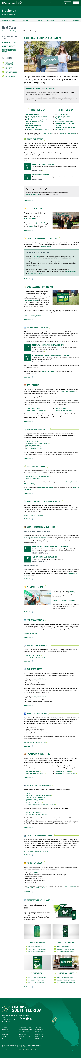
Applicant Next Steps (9, 42)
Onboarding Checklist (31, 300)
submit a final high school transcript (35, 537)
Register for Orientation (34, 118)
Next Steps (13, 31)
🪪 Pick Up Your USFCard (34, 620)
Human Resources (24, 1032)
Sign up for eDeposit (32, 445)
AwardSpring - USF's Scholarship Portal (38, 476)
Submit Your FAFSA (32, 441)
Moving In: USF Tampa (33, 772)
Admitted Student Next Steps (10, 37)
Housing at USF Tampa (33, 408)
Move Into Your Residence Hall (64, 122)
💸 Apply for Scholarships (35, 466)
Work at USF (22, 1034)
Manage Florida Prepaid (33, 447)
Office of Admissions (9, 14)
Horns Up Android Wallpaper (65, 946)
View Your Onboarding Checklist (36, 116)
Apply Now (76, 20)
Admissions (5, 1032)
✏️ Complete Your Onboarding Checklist (40, 238)
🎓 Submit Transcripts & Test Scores (39, 527)
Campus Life (5, 1036)
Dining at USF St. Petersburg (63, 410)
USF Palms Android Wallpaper (65, 951)
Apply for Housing (32, 127)
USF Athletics (39, 1029)
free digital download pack (67, 133)
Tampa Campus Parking (33, 655)
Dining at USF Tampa (61, 408)
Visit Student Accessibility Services (35, 742)
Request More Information (9, 63)
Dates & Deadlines (11, 72)
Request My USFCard (30, 633)
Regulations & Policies (25, 1029)
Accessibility (34, 1050)
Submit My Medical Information (34, 515)
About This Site (6, 1050)
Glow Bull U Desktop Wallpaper (66, 980)
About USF (5, 1027)
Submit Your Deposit (32, 114)
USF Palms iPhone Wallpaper (36, 951)
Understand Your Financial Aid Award (37, 443)
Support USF (39, 1034)
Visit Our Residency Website (33, 316)
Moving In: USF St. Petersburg (35, 773)
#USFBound (29, 218)
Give (57, 3)
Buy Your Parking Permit (62, 116)
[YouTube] (24, 1018)
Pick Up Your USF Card (62, 114)
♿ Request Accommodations (35, 713)
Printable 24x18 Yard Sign (36, 982)
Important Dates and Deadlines (36, 797)
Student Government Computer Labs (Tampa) (40, 805)
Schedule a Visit (10, 76)
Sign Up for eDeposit (61, 118)
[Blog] (27, 1018)
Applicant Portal (45, 246)
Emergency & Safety (24, 1036)
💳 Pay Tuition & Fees (33, 863)
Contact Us (64, 20)
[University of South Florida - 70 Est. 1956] (12, 3)
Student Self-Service (40, 679)
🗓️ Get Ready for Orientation (36, 327)
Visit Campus (38, 20)
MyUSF (35, 873)
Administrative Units (25, 1027)
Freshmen (9, 10)
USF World (38, 1039)
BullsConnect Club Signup (34, 803)
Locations (5, 1034)
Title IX (21, 1039)
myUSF (28, 793)
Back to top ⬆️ (28, 200)
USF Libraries (39, 1036)
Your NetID (36, 256)
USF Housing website (68, 391)
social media (47, 133)
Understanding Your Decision (9, 51)
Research (4, 1039)
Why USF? (26, 20)
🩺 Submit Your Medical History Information (42, 501)
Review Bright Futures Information (37, 449)
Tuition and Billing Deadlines (35, 799)
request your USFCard (48, 371)
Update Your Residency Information (37, 120)
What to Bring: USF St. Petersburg (65, 773)
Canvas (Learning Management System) (38, 795)
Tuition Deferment (70, 886)
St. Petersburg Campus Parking (36, 657)
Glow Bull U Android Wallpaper (66, 949)
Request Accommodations (63, 120)
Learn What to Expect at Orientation (64, 600)
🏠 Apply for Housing (33, 385)
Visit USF (26, 1050)
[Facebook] (20, 1018)
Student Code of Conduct (34, 801)
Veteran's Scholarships (33, 478)
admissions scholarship (45, 488)
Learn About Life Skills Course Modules (36, 851)
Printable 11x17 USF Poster (36, 980)
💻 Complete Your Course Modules (38, 835)
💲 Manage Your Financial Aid (36, 429)
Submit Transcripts (8, 46)
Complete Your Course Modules (65, 127)
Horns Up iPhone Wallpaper (36, 946)
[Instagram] (31, 1018)
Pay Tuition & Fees (60, 129)
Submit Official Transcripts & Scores (37, 129)
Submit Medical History (33, 125)
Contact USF (17, 1050)
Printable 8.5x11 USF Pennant (37, 977)
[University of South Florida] (21, 1009)
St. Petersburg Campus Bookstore (37, 814)
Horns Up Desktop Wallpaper (65, 977)
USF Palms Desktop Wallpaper (66, 982)
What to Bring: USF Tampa (63, 772)
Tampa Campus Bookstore (34, 812)
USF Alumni (38, 1032)
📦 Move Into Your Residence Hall (37, 754)
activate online (71, 271)
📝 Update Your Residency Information (40, 287)
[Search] (62, 3)
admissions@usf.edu (32, 194)
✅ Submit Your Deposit (33, 139)
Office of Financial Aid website (36, 888)
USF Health (38, 1027)
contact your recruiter (35, 273)
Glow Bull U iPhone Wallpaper (37, 949)
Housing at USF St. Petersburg (35, 410)
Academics (5, 1029)
